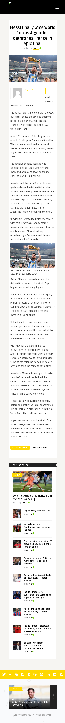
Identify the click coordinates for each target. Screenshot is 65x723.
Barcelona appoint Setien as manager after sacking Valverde (38, 561)
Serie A (17, 475)
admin (36, 48)
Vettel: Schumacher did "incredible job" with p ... (30, 704)
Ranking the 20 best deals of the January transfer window (37, 612)
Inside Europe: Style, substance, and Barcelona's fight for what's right (37, 595)
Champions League (39, 447)
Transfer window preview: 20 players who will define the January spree (38, 544)
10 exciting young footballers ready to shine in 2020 (37, 527)
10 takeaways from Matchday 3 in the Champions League (33, 646)
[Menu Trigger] (57, 6)
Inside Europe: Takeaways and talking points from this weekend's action (38, 629)
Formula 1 (15, 688)
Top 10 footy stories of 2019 (38, 511)
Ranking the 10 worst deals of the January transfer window (37, 578)
